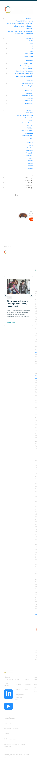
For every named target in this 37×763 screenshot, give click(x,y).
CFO (32, 46)
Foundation (29, 153)
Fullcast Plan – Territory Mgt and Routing (20, 23)
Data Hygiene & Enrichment (24, 73)
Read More (10, 322)
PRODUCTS (29, 18)
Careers (30, 166)
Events (31, 120)
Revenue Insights (27, 86)
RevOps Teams (28, 56)
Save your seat (29, 219)
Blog (31, 138)
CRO (31, 43)
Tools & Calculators (27, 130)
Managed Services (27, 83)
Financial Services (27, 96)
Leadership (29, 150)
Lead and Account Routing (24, 76)
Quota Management (26, 66)
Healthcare (29, 93)
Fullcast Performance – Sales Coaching (20, 31)
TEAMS (31, 41)
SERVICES (30, 81)
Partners (30, 158)
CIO (32, 48)
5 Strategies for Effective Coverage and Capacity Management (17, 303)
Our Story (30, 148)
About (31, 145)
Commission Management (24, 71)
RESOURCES (29, 113)
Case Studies (29, 118)
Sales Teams (29, 53)
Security (30, 160)
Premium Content (27, 123)
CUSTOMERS (29, 110)
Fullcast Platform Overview (24, 21)
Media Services (28, 101)
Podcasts (30, 125)
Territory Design (28, 63)
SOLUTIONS (29, 38)
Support (30, 163)
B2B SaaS (30, 98)
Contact (30, 168)
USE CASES (29, 61)
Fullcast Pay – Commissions (24, 34)
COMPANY (29, 143)
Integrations (29, 133)
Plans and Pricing (27, 135)
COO (31, 51)
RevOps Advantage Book (25, 115)
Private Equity (28, 103)
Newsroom (29, 155)
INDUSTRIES (29, 91)
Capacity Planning (27, 68)
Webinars (30, 128)
